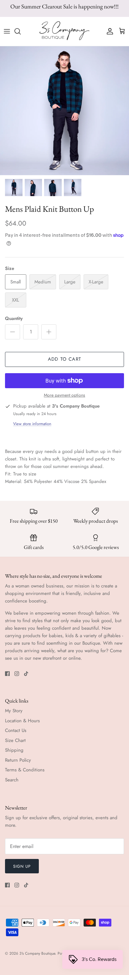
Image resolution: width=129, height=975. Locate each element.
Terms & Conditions (24, 769)
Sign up (22, 866)
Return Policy (18, 760)
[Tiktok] (26, 673)
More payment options (64, 395)
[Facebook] (7, 673)
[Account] (108, 31)
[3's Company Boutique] (64, 31)
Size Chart (15, 740)
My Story (14, 710)
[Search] (21, 31)
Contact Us (15, 730)
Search (11, 779)
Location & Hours (22, 720)
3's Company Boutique (37, 953)
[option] (64, 110)
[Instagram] (16, 673)
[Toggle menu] (7, 31)
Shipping (14, 750)
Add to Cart (64, 359)
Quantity (14, 318)
